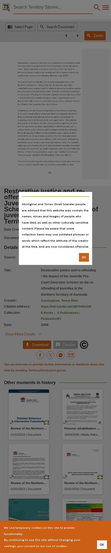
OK (84, 257)
